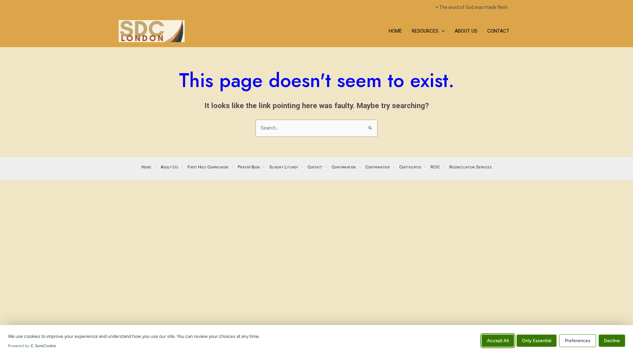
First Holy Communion (208, 166)
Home (395, 31)
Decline (612, 340)
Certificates (410, 166)
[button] (441, 31)
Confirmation (344, 166)
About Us (466, 31)
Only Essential (536, 340)
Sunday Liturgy (283, 166)
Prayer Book (249, 166)
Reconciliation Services (470, 166)
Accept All (498, 340)
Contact (498, 31)
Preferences (577, 340)
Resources (425, 31)
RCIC (435, 166)
